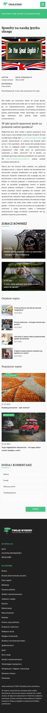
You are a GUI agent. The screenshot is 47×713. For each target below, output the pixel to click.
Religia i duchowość (10, 636)
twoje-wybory (7, 80)
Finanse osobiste (8, 589)
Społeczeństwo (8, 645)
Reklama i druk (8, 631)
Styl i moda (6, 655)
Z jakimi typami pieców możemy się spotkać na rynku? (28, 352)
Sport (4, 650)
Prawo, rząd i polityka (10, 622)
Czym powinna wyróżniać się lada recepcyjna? (27, 309)
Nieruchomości (8, 613)
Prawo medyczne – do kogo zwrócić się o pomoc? (29, 323)
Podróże (5, 617)
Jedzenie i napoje (8, 599)
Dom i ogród (6, 580)
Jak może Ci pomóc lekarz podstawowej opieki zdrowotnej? (29, 338)
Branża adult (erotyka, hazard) (14, 576)
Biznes (4, 571)
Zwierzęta (6, 678)
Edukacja (5, 585)
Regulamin (6, 557)
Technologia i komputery (12, 664)
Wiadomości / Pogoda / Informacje (15, 669)
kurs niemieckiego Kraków (32, 138)
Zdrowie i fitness (8, 673)
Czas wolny (6, 86)
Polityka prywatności (12, 553)
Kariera (5, 604)
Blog (4, 549)
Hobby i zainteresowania (12, 594)
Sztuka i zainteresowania (12, 659)
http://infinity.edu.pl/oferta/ (18, 159)
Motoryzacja (7, 608)
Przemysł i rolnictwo (10, 627)
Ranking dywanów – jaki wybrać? (16, 408)
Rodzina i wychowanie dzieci (13, 641)
